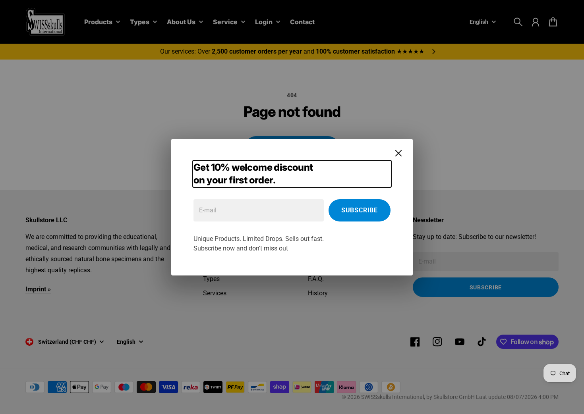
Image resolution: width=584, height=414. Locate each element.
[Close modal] (398, 153)
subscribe (359, 210)
